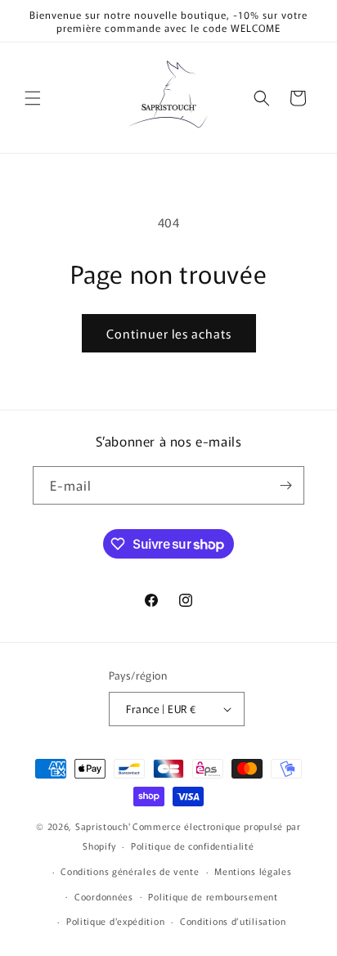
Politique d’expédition (115, 920)
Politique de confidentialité (192, 845)
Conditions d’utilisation (233, 920)
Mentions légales (252, 870)
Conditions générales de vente (130, 870)
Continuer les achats (168, 333)
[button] (33, 98)
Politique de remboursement (212, 896)
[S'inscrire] (285, 485)
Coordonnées (103, 896)
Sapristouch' (102, 826)
